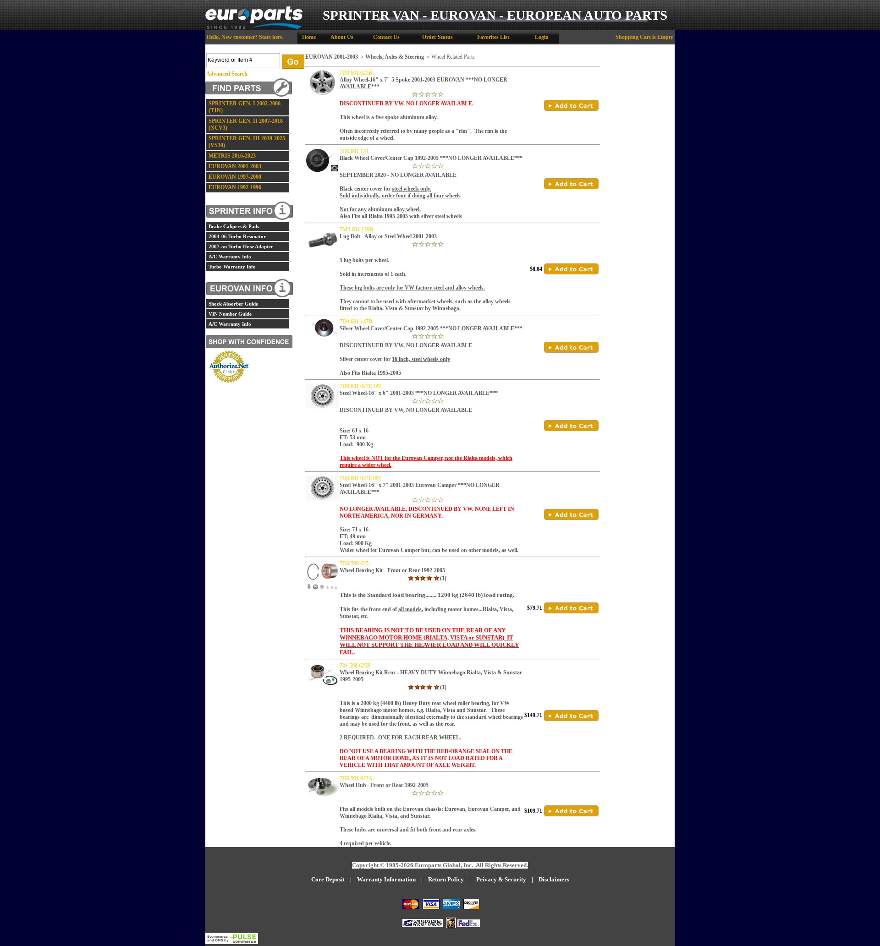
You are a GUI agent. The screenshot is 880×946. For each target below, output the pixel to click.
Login (542, 37)
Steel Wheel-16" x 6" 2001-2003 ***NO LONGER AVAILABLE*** (419, 393)
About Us (341, 37)
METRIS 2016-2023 (232, 156)
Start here (270, 37)
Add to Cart (571, 105)
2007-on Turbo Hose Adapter (241, 246)
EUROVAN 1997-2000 (235, 177)
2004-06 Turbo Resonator (237, 236)
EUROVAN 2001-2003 (235, 166)
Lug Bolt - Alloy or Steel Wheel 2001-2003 (388, 236)
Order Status (437, 37)
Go (293, 62)
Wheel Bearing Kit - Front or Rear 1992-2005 (392, 570)
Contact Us (386, 37)
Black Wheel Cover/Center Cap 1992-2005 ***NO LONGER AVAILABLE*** (431, 158)
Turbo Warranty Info (232, 266)
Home (309, 37)
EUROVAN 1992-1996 (235, 187)
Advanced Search (227, 74)
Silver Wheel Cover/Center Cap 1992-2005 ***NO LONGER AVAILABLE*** (431, 328)
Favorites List (493, 37)
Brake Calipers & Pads (234, 226)
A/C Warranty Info (230, 256)
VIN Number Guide (230, 314)
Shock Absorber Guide (233, 303)
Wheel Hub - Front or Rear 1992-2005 (384, 785)
